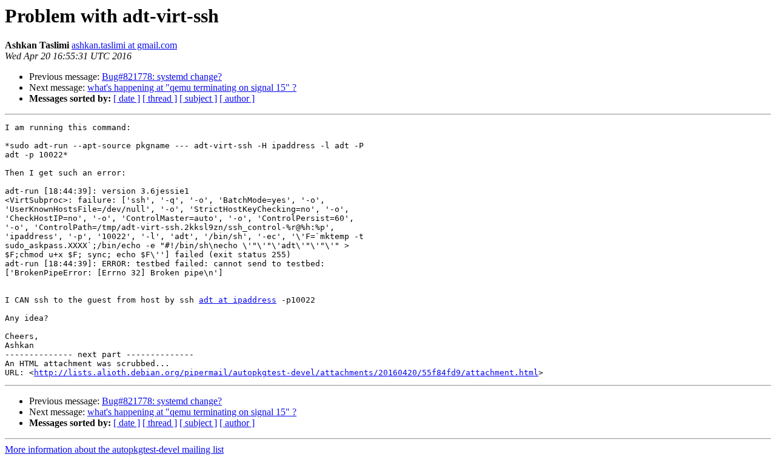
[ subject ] (198, 98)
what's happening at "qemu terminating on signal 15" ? (191, 87)
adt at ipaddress (237, 299)
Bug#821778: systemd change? (162, 76)
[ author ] (237, 98)
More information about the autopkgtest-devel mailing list (114, 449)
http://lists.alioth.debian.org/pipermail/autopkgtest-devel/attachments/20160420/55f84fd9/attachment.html (286, 372)
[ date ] (126, 98)
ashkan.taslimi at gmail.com (124, 45)
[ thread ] (159, 98)
